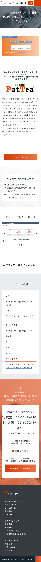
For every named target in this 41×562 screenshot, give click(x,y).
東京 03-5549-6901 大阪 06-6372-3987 (19, 422)
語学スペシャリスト (13, 521)
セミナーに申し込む (20, 157)
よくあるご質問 (11, 540)
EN (30, 2)
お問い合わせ (21, 3)
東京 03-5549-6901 (17, 3)
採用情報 (8, 524)
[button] (37, 3)
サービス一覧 (10, 508)
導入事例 (8, 511)
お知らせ (8, 544)
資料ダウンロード (26, 3)
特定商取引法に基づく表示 (16, 534)
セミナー (8, 514)
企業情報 (8, 527)
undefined (5, 232)
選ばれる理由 (10, 504)
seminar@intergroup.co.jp (19, 367)
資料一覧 (8, 550)
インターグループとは (14, 501)
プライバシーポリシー (14, 530)
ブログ (7, 517)
